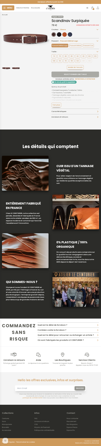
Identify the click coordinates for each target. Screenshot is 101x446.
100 (89, 56)
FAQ (35, 418)
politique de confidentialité (32, 398)
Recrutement (71, 421)
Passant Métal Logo (60, 45)
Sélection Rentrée (22, 8)
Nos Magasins (72, 424)
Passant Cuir (88, 45)
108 (54, 61)
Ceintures (5, 418)
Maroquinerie (7, 424)
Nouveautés (35, 8)
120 (77, 61)
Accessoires (6, 430)
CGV (36, 424)
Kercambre (95, 443)
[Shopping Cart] (92, 8)
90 (78, 56)
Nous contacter (72, 418)
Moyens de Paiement (42, 427)
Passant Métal (75, 45)
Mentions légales (8, 442)
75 (60, 56)
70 (54, 56)
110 (60, 61)
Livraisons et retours (41, 421)
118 (72, 61)
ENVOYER (80, 388)
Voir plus (56, 105)
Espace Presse (72, 427)
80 (66, 56)
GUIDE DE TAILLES (75, 67)
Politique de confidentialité (44, 430)
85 (72, 56)
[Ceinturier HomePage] (50, 8)
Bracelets (5, 427)
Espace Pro (71, 430)
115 (66, 61)
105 (95, 56)
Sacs (4, 421)
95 (83, 56)
